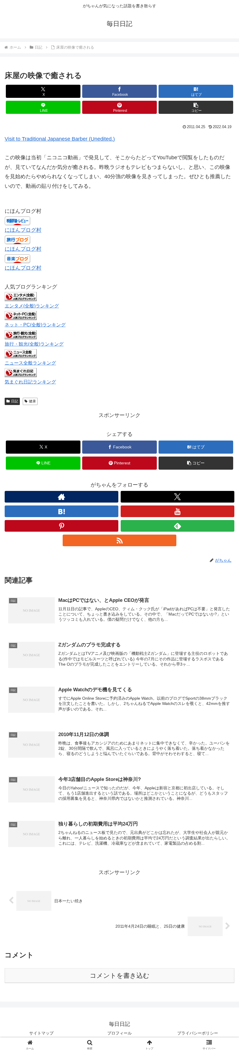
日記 (14, 401)
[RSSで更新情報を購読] (119, 540)
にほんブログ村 (23, 230)
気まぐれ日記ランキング (30, 381)
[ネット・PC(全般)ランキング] (21, 315)
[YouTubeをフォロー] (177, 511)
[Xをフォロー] (177, 497)
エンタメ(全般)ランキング (32, 305)
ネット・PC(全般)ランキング (35, 324)
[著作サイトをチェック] (61, 497)
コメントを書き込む (120, 975)
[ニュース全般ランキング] (21, 353)
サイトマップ (41, 1033)
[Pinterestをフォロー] (61, 526)
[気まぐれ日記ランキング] (21, 372)
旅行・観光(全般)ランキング (34, 343)
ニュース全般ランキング (30, 362)
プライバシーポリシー (197, 1033)
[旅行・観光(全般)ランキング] (21, 334)
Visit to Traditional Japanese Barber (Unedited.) (60, 139)
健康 (32, 401)
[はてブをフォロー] (61, 511)
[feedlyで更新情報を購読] (177, 526)
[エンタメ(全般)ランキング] (21, 296)
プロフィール (119, 1033)
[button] (196, 107)
